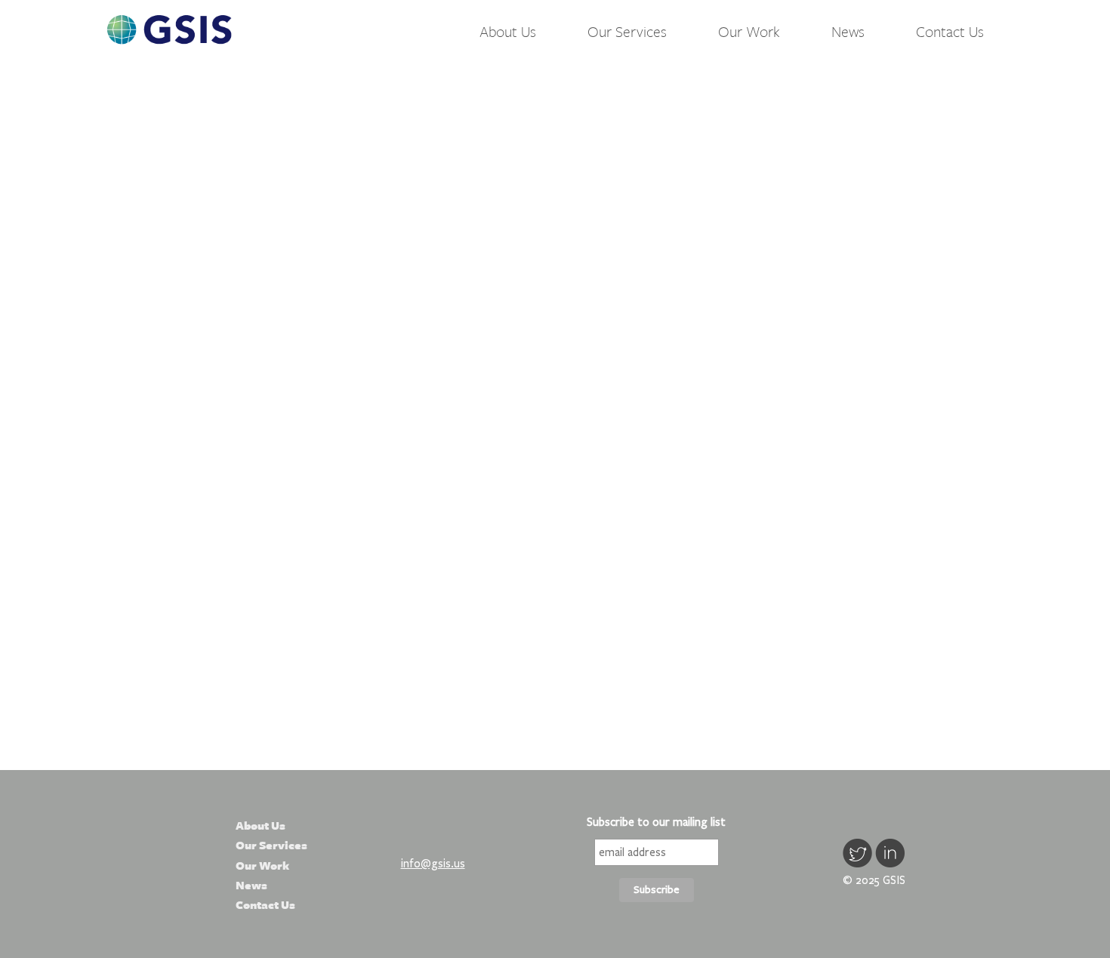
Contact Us (950, 31)
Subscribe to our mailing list (656, 822)
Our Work (749, 31)
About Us (507, 31)
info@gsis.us (433, 863)
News (848, 31)
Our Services (627, 31)
